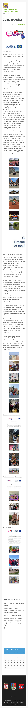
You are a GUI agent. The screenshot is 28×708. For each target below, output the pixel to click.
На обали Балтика (8, 527)
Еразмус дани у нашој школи (12, 615)
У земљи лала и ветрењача (11, 415)
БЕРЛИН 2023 (7, 52)
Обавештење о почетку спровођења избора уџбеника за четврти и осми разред (14, 610)
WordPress (19, 704)
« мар (7, 649)
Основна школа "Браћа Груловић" (11, 10)
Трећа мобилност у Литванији (12, 477)
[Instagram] (15, 696)
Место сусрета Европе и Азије (12, 254)
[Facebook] (11, 696)
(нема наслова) (8, 628)
